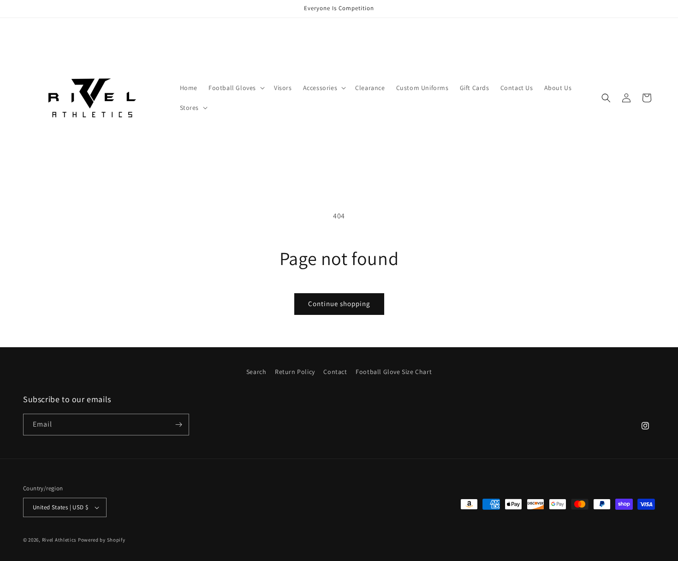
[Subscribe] (178, 424)
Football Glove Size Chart (394, 372)
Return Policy (295, 372)
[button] (235, 87)
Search (256, 372)
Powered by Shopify (101, 540)
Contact (335, 372)
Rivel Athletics (59, 540)
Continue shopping (339, 303)
